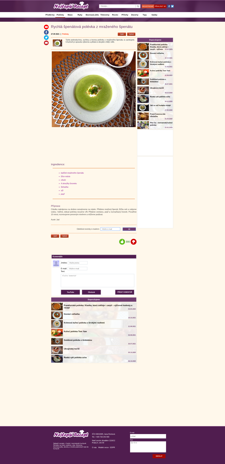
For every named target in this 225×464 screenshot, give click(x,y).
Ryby (80, 15)
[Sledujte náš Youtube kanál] (46, 27)
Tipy (145, 15)
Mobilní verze (103, 447)
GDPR (112, 447)
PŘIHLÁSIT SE (160, 6)
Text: (63, 271)
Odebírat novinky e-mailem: (88, 229)
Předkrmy (49, 15)
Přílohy (125, 15)
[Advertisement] (155, 192)
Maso (70, 15)
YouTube (70, 292)
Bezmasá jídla (92, 15)
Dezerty (134, 15)
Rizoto (115, 15)
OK (129, 229)
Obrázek (91, 292)
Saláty (154, 15)
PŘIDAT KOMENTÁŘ (124, 292)
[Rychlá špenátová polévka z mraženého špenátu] (57, 43)
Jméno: (64, 263)
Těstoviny (104, 15)
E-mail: (64, 268)
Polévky (60, 15)
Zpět (122, 34)
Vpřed (131, 34)
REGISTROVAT (148, 6)
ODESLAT (159, 456)
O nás (94, 447)
